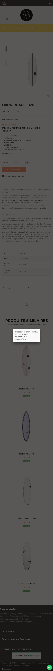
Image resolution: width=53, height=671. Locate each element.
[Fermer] (39, 328)
